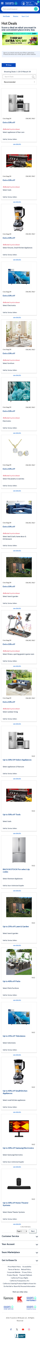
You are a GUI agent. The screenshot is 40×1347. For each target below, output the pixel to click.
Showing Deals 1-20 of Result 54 (17, 71)
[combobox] (20, 8)
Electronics (7, 421)
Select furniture (8, 363)
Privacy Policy (27, 1272)
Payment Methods (25, 1275)
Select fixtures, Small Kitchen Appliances (17, 248)
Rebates (15, 16)
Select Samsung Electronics (13, 1155)
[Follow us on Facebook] (11, 1329)
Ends (7, 118)
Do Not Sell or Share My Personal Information (19, 1286)
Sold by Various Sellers (10, 139)
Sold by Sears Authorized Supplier (13, 885)
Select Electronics (9, 305)
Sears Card (25, 16)
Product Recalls (12, 1275)
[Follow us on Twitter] (17, 1329)
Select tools (7, 190)
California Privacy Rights (19, 1278)
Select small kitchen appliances (14, 1100)
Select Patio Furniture (11, 988)
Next (33, 1231)
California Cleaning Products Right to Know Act (19, 1283)
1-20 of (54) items (25, 1226)
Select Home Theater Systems (14, 1212)
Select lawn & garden (10, 596)
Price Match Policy (14, 1267)
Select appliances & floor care (13, 132)
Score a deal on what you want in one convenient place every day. (19, 28)
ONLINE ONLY (30, 118)
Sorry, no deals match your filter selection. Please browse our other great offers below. (19, 53)
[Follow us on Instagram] (29, 1329)
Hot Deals (6, 16)
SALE (33, 756)
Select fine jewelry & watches (13, 479)
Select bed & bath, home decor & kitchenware (14, 537)
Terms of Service (14, 1269)
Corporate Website (14, 1272)
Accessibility (26, 1267)
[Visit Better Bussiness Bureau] (20, 1336)
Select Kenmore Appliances (13, 879)
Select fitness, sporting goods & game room (18, 654)
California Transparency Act (19, 1281)
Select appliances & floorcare (13, 767)
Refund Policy (26, 1269)
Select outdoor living (10, 712)
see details (17, 144)
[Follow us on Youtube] (23, 1329)
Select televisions (9, 1043)
